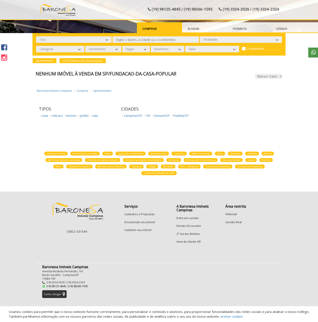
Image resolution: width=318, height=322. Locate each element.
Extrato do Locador (189, 226)
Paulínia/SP (181, 116)
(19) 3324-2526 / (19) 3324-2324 (251, 9)
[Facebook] (4, 47)
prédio (84, 116)
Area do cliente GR (189, 242)
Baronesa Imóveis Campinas (54, 91)
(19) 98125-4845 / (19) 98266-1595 (182, 9)
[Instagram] (4, 57)
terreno (71, 116)
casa (45, 116)
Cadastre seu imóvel (137, 230)
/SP (148, 116)
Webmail (231, 214)
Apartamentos (102, 91)
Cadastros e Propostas (139, 214)
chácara (57, 116)
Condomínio (255, 48)
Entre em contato (188, 218)
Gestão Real (233, 222)
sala (95, 116)
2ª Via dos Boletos (188, 234)
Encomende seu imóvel (139, 222)
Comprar (82, 91)
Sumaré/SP (162, 116)
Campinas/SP (133, 116)
